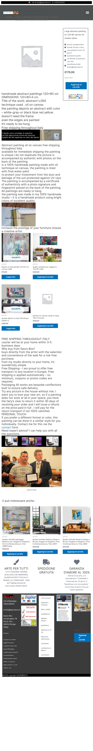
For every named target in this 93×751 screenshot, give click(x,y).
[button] (87, 12)
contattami (45, 643)
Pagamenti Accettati (44, 604)
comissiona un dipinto (46, 649)
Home (9, 17)
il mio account (46, 598)
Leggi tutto (10, 277)
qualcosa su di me (46, 631)
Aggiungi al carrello (45, 277)
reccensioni (45, 655)
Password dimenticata (45, 638)
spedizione (45, 625)
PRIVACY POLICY (44, 620)
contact (6, 427)
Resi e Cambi (45, 609)
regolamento (45, 614)
